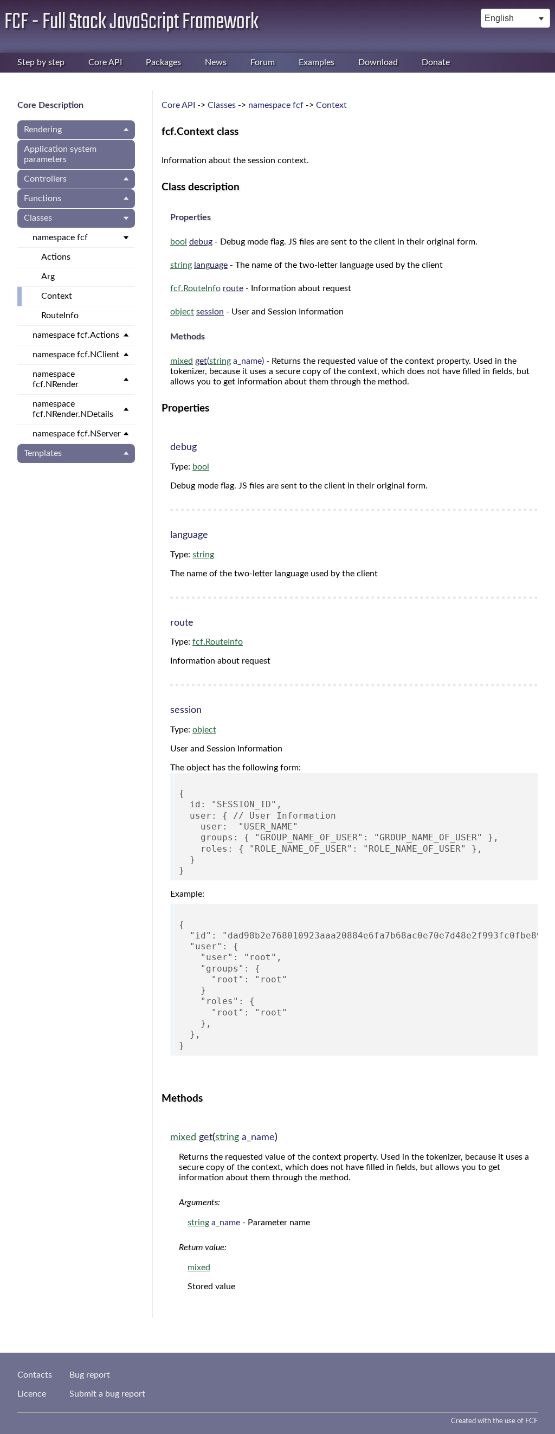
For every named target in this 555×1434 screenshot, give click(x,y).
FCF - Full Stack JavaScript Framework (131, 22)
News (216, 62)
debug (200, 241)
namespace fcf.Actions (76, 335)
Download (378, 62)
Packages (163, 62)
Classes (38, 218)
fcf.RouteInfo (195, 288)
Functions (42, 198)
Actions (55, 257)
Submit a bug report (107, 1394)
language (211, 265)
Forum (262, 62)
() (217, 361)
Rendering (43, 129)
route (233, 288)
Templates (43, 453)
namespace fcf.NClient (76, 354)
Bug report (89, 1375)
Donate (436, 62)
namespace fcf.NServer (77, 433)
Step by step (40, 62)
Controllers (45, 179)
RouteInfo (60, 315)
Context (56, 296)
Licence (31, 1394)
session (210, 311)
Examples (316, 62)
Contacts (34, 1375)
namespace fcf (60, 237)
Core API (105, 62)
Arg (48, 276)
